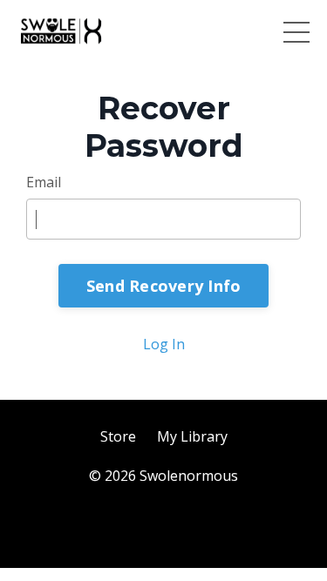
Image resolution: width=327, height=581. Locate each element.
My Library (192, 436)
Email (43, 182)
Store (118, 436)
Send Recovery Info (164, 285)
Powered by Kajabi (163, 523)
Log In (164, 344)
